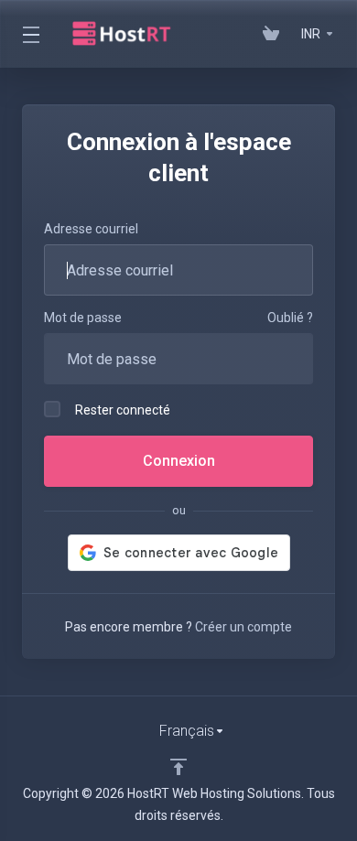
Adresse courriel (91, 228)
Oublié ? (290, 317)
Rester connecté (122, 410)
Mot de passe (83, 317)
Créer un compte (243, 627)
